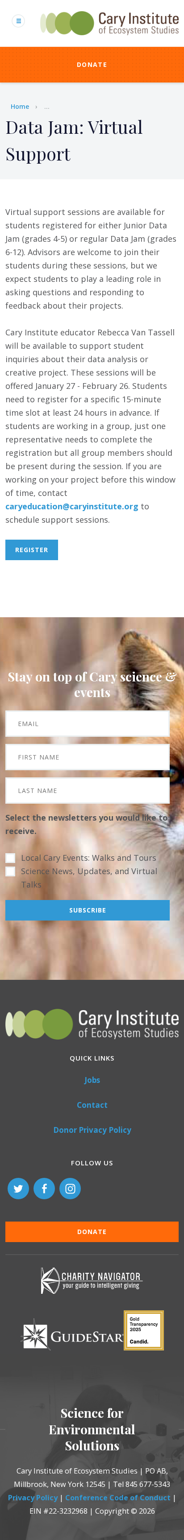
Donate (92, 64)
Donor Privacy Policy (92, 1130)
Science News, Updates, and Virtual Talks (89, 878)
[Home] (109, 40)
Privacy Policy (33, 1498)
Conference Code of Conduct (118, 1498)
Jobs (92, 1080)
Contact (92, 1105)
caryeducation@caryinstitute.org (71, 506)
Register (31, 549)
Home (20, 106)
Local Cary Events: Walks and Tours (88, 857)
